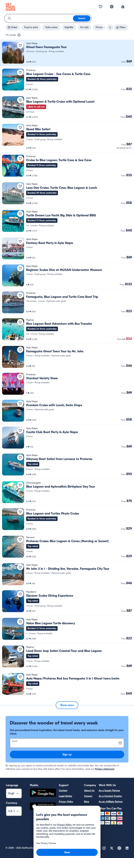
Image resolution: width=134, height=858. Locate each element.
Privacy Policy (66, 801)
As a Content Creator (110, 796)
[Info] (19, 35)
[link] (67, 53)
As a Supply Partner (109, 790)
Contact (63, 790)
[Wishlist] (100, 7)
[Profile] (122, 7)
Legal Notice (65, 796)
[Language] (111, 6)
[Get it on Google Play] (43, 793)
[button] (67, 53)
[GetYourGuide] (10, 7)
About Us (89, 790)
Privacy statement (104, 769)
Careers (88, 796)
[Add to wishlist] (20, 45)
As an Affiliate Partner (111, 801)
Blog (86, 801)
